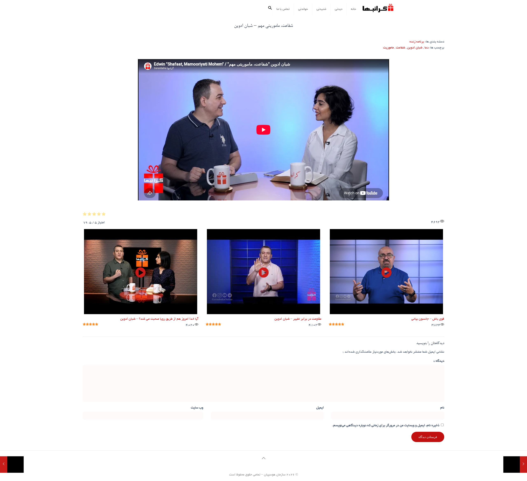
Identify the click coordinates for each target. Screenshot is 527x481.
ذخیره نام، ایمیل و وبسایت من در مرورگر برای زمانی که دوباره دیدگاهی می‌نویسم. (385, 425)
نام (442, 408)
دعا (426, 48)
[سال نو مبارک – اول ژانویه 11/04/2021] (515, 464)
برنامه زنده (416, 42)
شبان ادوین (414, 48)
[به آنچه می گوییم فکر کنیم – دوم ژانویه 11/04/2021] (12, 464)
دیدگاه (439, 361)
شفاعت (400, 48)
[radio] (104, 215)
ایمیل (320, 408)
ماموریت (388, 48)
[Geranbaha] (377, 9)
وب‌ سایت (197, 408)
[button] (270, 9)
